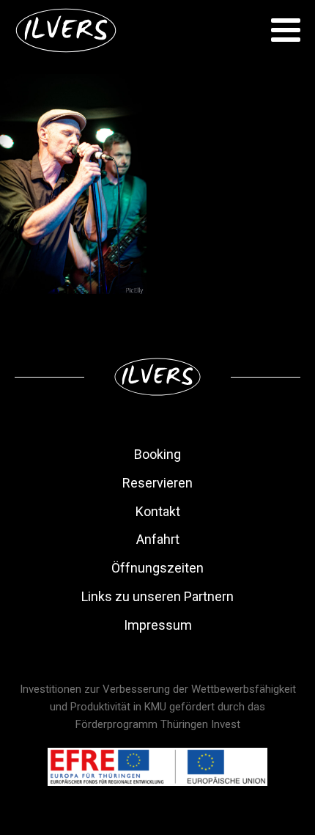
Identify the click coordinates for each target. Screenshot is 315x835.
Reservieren (157, 482)
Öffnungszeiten (157, 567)
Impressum (158, 625)
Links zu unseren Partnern (157, 596)
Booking (157, 454)
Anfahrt (157, 539)
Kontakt (158, 511)
